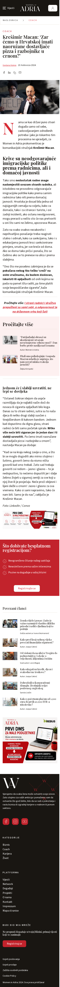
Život (6, 858)
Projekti (7, 892)
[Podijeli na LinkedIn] (9, 72)
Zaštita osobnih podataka (15, 970)
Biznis (6, 844)
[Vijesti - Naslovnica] (30, 8)
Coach (33, 20)
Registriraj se (14, 944)
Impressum (9, 906)
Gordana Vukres (9, 65)
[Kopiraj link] (14, 72)
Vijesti (6, 879)
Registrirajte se (27, 588)
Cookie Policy (9, 976)
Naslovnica (10, 20)
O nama (7, 897)
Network (8, 884)
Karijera (7, 853)
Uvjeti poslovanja (11, 959)
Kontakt (7, 901)
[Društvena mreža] (6, 821)
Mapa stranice (11, 910)
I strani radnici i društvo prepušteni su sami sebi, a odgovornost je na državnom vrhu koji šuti (30, 307)
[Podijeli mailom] (20, 72)
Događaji (8, 888)
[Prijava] (52, 8)
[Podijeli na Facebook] (4, 72)
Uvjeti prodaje (10, 964)
